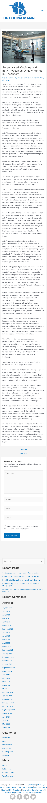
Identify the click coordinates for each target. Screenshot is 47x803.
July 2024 (6, 675)
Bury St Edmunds (40, 787)
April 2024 (6, 685)
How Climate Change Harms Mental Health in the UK (22, 580)
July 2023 (6, 717)
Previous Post (23, 449)
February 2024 (7, 692)
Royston (18, 792)
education (6, 738)
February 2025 (7, 650)
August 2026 (7, 608)
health (4, 741)
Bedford (5, 790)
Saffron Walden (28, 792)
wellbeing (40, 78)
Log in (4, 765)
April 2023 (6, 727)
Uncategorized (7, 752)
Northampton (16, 787)
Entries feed (6, 769)
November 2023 (8, 703)
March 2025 (6, 646)
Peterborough (5, 787)
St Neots (38, 792)
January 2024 (7, 696)
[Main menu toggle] (42, 11)
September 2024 (8, 668)
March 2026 (6, 625)
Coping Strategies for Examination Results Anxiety (20, 573)
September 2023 (8, 710)
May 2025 (6, 639)
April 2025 (6, 643)
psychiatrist (32, 78)
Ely (10, 790)
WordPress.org (7, 776)
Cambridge (32, 785)
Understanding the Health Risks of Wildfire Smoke (20, 576)
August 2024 (7, 671)
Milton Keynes (28, 787)
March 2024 (6, 689)
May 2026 (6, 618)
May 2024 (6, 682)
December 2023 (8, 699)
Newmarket (9, 792)
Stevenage (41, 785)
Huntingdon (26, 790)
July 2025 (6, 632)
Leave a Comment (9, 78)
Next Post (23, 453)
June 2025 (6, 636)
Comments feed (8, 772)
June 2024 (6, 678)
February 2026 (7, 629)
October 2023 (7, 706)
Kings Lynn (17, 790)
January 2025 (7, 653)
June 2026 (6, 615)
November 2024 (8, 661)
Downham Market (38, 790)
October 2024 (7, 664)
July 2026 (6, 611)
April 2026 (6, 622)
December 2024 (8, 657)
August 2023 (7, 713)
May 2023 (6, 724)
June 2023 (6, 720)
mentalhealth (22, 78)
